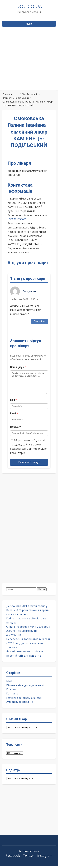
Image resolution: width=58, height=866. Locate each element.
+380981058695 (17, 219)
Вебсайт (15, 427)
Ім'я (13, 400)
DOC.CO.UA (29, 6)
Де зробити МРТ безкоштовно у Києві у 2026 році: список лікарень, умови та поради (28, 610)
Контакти (12, 693)
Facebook (13, 855)
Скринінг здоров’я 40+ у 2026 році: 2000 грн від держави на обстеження (28, 631)
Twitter (28, 855)
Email (14, 413)
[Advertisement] (29, 64)
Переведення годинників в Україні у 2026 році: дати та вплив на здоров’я (28, 643)
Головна (11, 689)
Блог (9, 681)
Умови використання (19, 702)
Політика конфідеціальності (24, 697)
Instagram (44, 855)
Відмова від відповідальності (25, 685)
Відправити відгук (29, 462)
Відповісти (39, 321)
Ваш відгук (18, 367)
